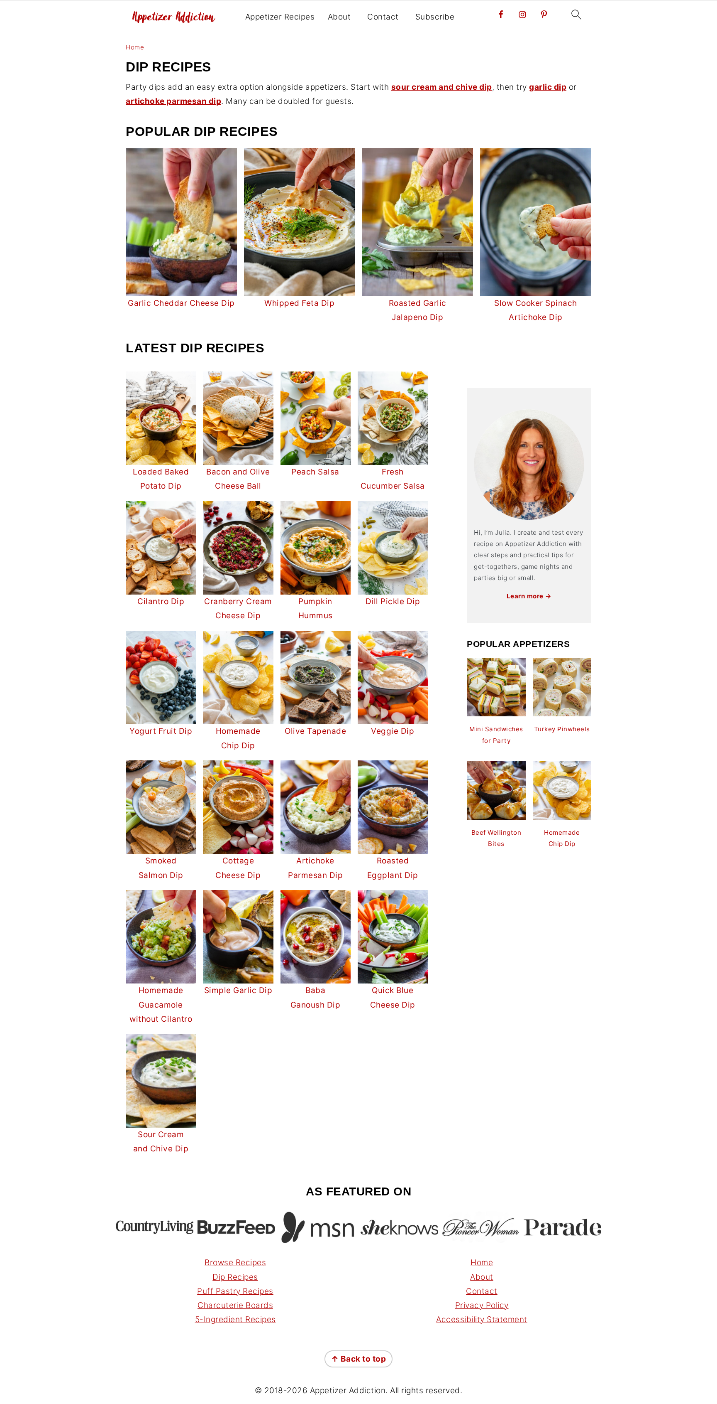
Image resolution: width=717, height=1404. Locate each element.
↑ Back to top (358, 1359)
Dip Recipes (235, 1277)
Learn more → (529, 596)
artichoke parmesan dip (173, 101)
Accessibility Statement (481, 1319)
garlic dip (547, 87)
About (339, 17)
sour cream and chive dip (441, 87)
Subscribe (435, 17)
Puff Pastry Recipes (235, 1291)
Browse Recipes (235, 1262)
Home (135, 47)
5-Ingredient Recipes (235, 1319)
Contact (383, 17)
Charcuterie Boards (235, 1305)
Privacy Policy (482, 1305)
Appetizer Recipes (280, 17)
